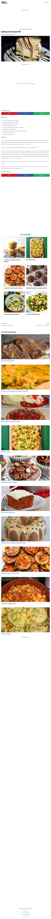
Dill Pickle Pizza (31, 260)
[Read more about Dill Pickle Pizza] (36, 247)
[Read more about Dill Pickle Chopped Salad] (14, 301)
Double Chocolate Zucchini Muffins (36, 288)
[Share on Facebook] (25, 113)
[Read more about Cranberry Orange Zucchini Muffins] (14, 247)
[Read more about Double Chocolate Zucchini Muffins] (36, 275)
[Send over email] (42, 113)
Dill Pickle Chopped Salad (11, 314)
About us (25, 911)
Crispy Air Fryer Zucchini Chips (13, 288)
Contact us (25, 916)
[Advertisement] (25, 19)
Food (14, 34)
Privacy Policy (25, 912)
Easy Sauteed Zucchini (33, 314)
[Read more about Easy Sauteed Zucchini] (36, 301)
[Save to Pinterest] (9, 113)
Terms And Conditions (25, 914)
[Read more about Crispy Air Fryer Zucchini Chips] (14, 275)
